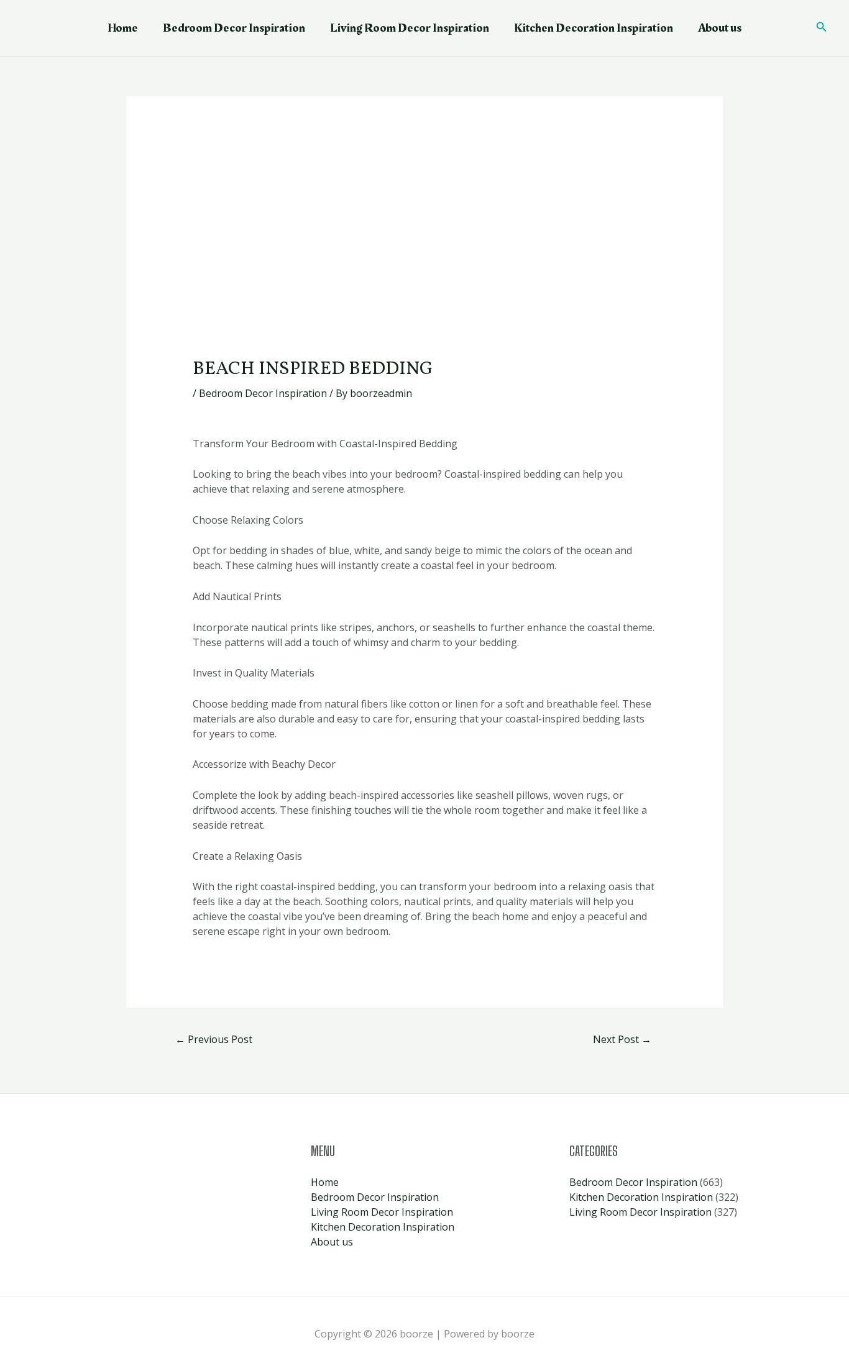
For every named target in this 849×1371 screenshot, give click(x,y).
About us (719, 28)
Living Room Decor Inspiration (409, 28)
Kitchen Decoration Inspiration (593, 28)
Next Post (622, 1039)
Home (123, 28)
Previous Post (213, 1039)
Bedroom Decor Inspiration (234, 28)
